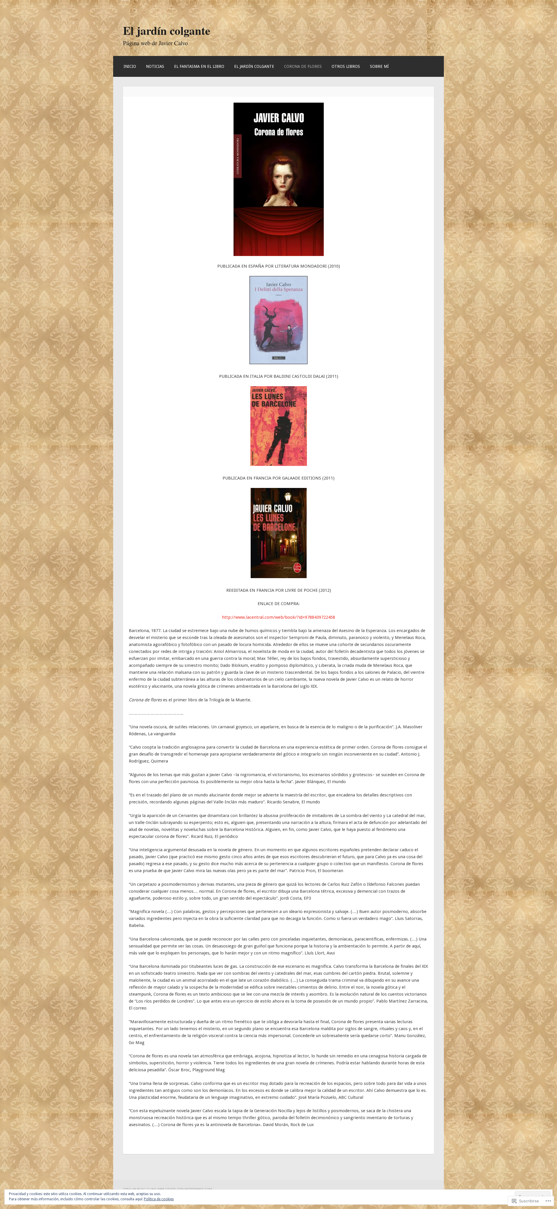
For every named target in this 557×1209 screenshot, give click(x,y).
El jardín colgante (166, 30)
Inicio (130, 66)
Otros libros (346, 66)
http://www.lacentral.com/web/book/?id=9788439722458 (278, 617)
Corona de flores (303, 66)
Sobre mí (379, 66)
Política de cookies (159, 1199)
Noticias (155, 66)
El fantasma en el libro (199, 66)
